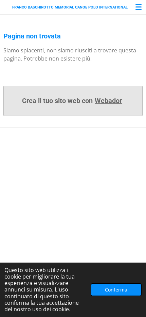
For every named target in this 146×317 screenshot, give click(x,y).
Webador (108, 101)
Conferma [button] (116, 289)
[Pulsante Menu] (138, 7)
